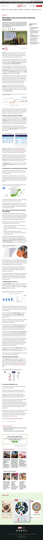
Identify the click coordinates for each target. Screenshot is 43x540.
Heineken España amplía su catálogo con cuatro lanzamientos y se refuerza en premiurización (6, 463)
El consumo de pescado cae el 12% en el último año (14, 431)
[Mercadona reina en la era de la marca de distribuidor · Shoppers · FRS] (21, 6)
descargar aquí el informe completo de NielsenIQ (13, 418)
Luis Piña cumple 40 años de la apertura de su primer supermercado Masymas (33, 39)
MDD (12, 421)
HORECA (40, 9)
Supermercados (19, 0)
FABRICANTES (21, 9)
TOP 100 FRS (12, 0)
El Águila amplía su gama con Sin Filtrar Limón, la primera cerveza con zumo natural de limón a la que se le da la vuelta (14, 463)
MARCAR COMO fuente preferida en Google (36, 0)
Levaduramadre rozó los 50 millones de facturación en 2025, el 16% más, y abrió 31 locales (34, 43)
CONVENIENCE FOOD (35, 9)
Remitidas (29, 0)
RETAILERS (11, 9)
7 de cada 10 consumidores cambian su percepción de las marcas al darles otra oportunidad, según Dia (22, 485)
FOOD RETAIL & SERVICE (6, 48)
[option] (21, 510)
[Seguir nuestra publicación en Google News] (14, 29)
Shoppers (4, 15)
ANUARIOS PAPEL (11, 2)
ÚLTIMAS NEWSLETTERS (18, 2)
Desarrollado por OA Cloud (21, 537)
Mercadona (23, 0)
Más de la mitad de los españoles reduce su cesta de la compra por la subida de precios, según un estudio (6, 485)
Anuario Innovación (8, 0)
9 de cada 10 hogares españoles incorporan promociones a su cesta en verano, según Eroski (14, 485)
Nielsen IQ (8, 421)
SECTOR (7, 9)
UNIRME (14, 441)
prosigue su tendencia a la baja (19, 149)
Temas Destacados (2, 0)
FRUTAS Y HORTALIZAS (27, 9)
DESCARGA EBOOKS (25, 2)
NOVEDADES (3, 9)
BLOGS (30, 2)
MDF (14, 421)
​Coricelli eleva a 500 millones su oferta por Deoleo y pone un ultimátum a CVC (34, 28)
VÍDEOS (33, 2)
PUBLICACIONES (5, 495)
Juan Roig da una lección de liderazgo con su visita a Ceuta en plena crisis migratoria (34, 36)
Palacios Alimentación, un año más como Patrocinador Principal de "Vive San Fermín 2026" (22, 462)
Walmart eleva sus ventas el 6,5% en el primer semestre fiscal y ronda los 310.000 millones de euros (34, 32)
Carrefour (26, 0)
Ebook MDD (15, 0)
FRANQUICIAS (16, 9)
